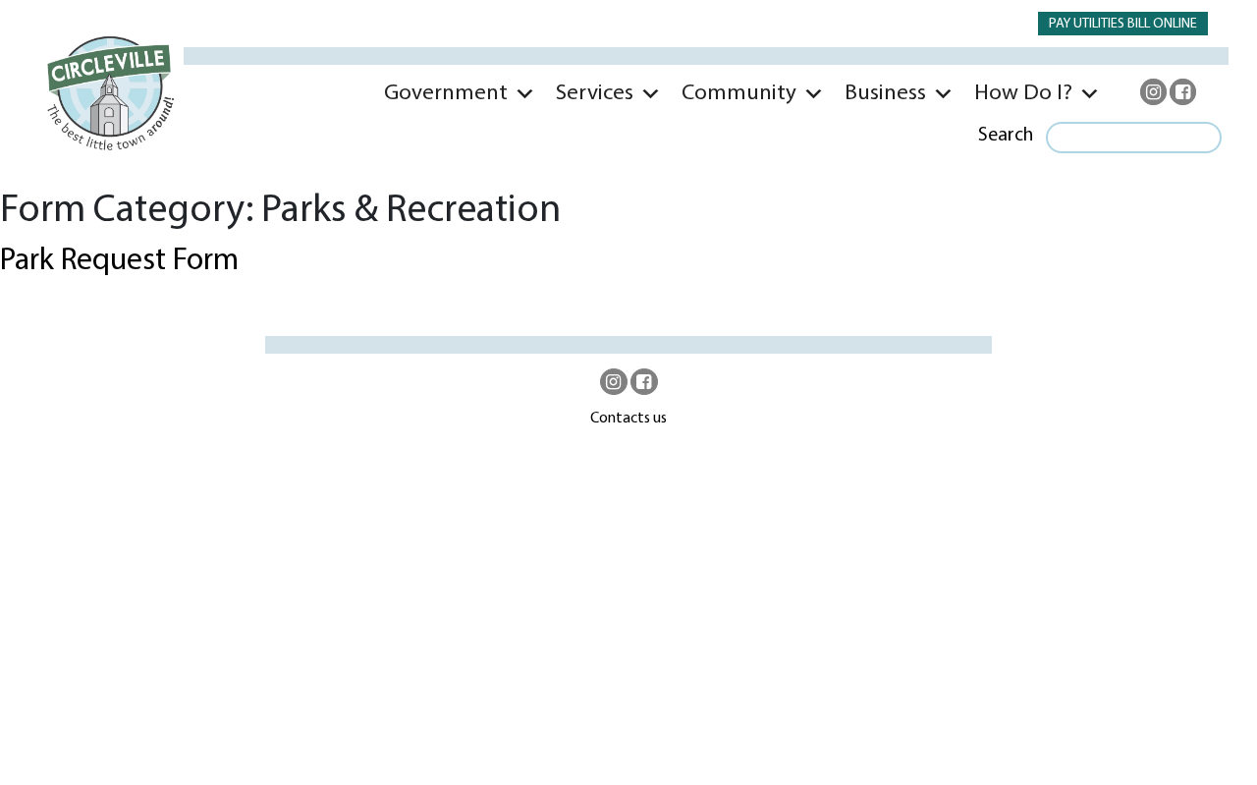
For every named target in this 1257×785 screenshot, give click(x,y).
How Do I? (1023, 94)
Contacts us (628, 418)
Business (885, 94)
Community (739, 94)
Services (594, 94)
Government (446, 94)
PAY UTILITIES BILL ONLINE (1123, 24)
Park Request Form (119, 261)
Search (1005, 135)
